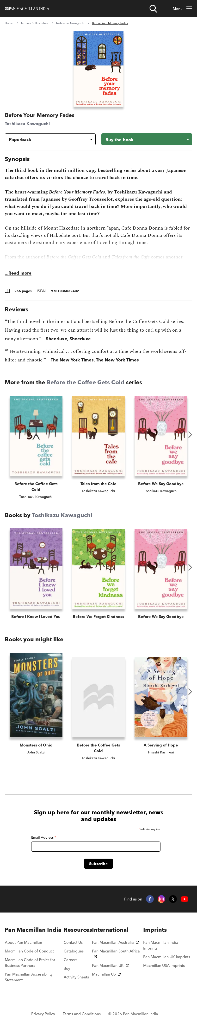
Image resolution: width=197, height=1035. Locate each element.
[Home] (27, 9)
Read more (19, 273)
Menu (178, 8)
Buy (67, 968)
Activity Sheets (76, 977)
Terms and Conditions (82, 1013)
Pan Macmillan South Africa (116, 951)
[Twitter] (173, 899)
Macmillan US (104, 974)
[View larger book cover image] (98, 69)
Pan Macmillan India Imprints (160, 945)
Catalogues (74, 951)
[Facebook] (150, 899)
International (110, 929)
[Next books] (190, 434)
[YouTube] (184, 899)
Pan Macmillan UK (108, 965)
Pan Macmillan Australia (113, 942)
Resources (78, 929)
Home (9, 23)
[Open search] (153, 9)
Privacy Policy (43, 1013)
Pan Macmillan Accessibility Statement (29, 977)
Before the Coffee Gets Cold (85, 382)
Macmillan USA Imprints (164, 965)
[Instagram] (161, 899)
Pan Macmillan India (33, 929)
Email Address (43, 837)
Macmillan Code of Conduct (29, 951)
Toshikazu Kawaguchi (70, 23)
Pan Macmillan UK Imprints (166, 956)
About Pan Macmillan (23, 942)
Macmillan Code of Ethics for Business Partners (30, 962)
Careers (70, 959)
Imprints (155, 929)
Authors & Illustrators (34, 23)
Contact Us (73, 942)
